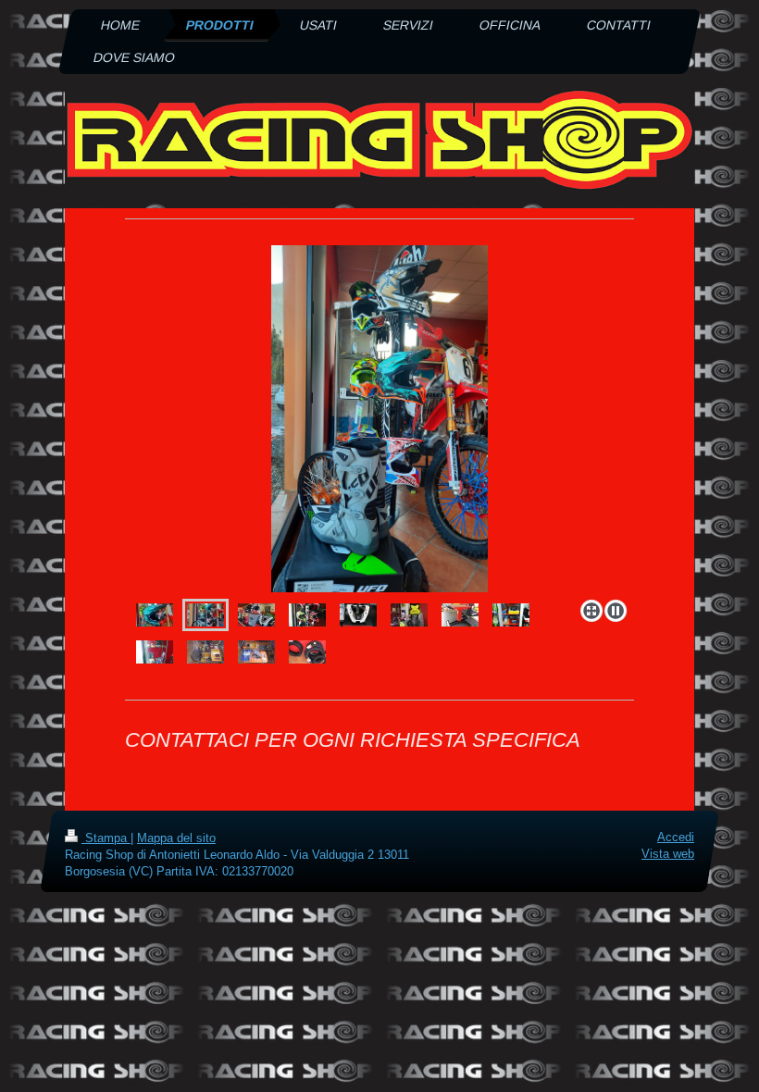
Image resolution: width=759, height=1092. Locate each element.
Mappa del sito (176, 838)
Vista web (667, 854)
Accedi (675, 837)
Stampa (106, 838)
